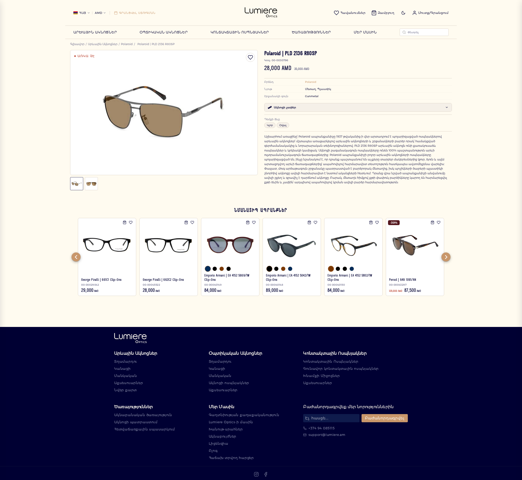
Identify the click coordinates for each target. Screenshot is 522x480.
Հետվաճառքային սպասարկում (144, 429)
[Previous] (76, 256)
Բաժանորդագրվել (384, 418)
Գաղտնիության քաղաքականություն (244, 415)
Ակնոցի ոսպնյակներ (229, 383)
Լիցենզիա (218, 444)
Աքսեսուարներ (128, 383)
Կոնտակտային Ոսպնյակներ (240, 32)
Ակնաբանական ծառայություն (143, 415)
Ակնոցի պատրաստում (136, 422)
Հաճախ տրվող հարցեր (231, 458)
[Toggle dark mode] (403, 13)
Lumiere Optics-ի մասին (231, 422)
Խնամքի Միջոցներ (321, 376)
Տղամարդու (125, 361)
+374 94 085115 (322, 428)
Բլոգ (213, 451)
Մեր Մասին (365, 32)
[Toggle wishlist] (250, 57)
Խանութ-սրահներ (226, 429)
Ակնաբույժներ (223, 436)
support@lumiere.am (327, 435)
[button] (430, 12)
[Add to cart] (124, 222)
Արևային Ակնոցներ (95, 32)
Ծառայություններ (311, 32)
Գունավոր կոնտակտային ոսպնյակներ (341, 369)
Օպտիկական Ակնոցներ (164, 32)
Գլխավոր (77, 44)
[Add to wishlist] (130, 222)
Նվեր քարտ (125, 390)
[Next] (445, 256)
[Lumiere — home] (130, 338)
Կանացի (122, 369)
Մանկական (125, 376)
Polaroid (127, 44)
